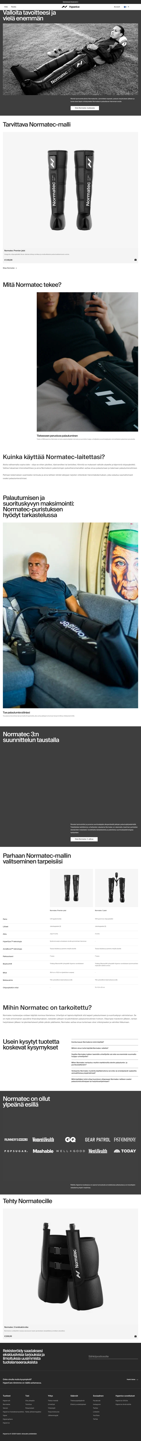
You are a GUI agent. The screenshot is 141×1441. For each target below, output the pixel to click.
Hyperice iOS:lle (122, 1401)
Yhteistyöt (51, 1408)
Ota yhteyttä (29, 1401)
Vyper (5, 1415)
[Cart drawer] (135, 7)
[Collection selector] (6, 7)
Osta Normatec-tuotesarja (85, 108)
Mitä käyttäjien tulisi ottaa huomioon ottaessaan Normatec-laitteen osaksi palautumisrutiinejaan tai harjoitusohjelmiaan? (101, 1080)
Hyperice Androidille (123, 1404)
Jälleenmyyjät (53, 1415)
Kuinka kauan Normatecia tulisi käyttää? (87, 1042)
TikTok (95, 1419)
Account (117, 7)
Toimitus (28, 1404)
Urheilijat (51, 1404)
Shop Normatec (9, 268)
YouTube (96, 1415)
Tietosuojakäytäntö (77, 1401)
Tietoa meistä (53, 1401)
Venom (5, 1408)
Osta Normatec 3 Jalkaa (84, 839)
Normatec (6, 1404)
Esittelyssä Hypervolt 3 (70, 2)
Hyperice (6, 1423)
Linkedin (96, 1412)
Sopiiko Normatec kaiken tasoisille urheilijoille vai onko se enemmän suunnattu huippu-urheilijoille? (103, 1055)
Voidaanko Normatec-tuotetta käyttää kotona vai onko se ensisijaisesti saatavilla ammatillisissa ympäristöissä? (103, 1072)
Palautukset (29, 1408)
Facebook (96, 1401)
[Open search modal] (110, 7)
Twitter (95, 1408)
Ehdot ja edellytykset (78, 1404)
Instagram (97, 1404)
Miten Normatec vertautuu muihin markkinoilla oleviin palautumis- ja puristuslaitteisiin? (99, 1064)
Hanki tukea (131, 1379)
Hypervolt (6, 1401)
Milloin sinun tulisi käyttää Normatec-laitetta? (89, 1048)
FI (128, 7)
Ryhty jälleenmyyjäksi (33, 1412)
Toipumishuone (53, 1412)
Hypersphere (8, 1419)
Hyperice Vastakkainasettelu (13, 1412)
